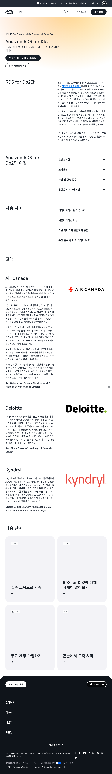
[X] (76, 753)
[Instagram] (89, 753)
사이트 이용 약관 (29, 762)
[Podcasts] (102, 753)
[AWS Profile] (104, 3)
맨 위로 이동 (54, 745)
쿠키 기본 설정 (69, 762)
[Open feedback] (109, 387)
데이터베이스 (10, 33)
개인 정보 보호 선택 (47, 762)
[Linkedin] (84, 753)
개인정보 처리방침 (12, 762)
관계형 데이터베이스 (71, 86)
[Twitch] (93, 753)
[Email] (76, 758)
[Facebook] (80, 753)
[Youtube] (98, 753)
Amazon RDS (25, 33)
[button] (99, 12)
